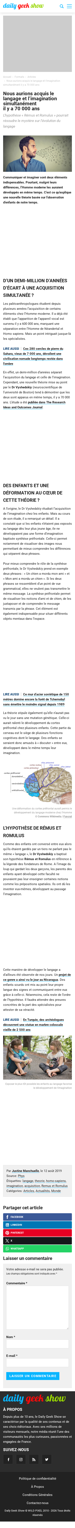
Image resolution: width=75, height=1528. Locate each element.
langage (27, 1181)
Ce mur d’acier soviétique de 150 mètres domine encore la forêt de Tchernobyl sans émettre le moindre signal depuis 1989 (36, 699)
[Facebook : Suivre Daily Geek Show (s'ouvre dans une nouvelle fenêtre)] (8, 1459)
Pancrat (67, 816)
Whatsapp (17, 1248)
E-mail (12, 1356)
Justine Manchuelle (25, 1171)
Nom (10, 1337)
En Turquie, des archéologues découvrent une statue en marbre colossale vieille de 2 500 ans (33, 1025)
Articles (28, 1191)
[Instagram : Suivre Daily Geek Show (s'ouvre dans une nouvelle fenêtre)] (21, 1459)
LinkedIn (16, 1224)
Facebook (17, 1217)
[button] (69, 6)
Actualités (43, 1191)
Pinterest (17, 1232)
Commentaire (16, 1283)
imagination (14, 1186)
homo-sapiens (56, 1181)
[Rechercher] (62, 7)
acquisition (32, 1186)
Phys (21, 1176)
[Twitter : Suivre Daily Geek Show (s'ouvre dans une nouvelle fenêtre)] (47, 1459)
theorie (40, 1181)
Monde (56, 1191)
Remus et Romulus (54, 1186)
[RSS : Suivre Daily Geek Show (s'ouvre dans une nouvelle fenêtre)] (34, 1459)
